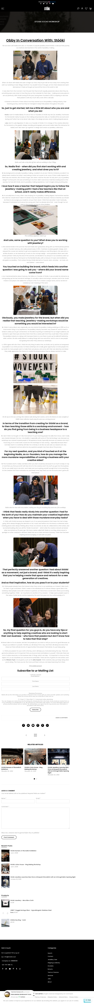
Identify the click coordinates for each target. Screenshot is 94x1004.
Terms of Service (53, 972)
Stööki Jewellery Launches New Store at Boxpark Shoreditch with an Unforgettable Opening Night (43, 877)
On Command (68, 994)
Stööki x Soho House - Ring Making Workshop (25, 864)
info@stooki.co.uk (10, 957)
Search (50, 953)
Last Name (35, 686)
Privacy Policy (73, 997)
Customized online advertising (44, 699)
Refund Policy (63, 997)
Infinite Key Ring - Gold (18, 920)
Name (3, 798)
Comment (5, 806)
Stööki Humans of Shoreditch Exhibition (23, 851)
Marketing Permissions (35, 693)
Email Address (35, 676)
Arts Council (37, 660)
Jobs (49, 979)
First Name (35, 681)
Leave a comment (62, 718)
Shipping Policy (52, 997)
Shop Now (53, 2)
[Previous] (4, 764)
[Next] (67, 764)
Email (22, 699)
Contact (50, 956)
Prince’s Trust (11, 660)
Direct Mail (29, 699)
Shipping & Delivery (54, 963)
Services (50, 975)
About (50, 982)
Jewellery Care (52, 959)
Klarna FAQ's (29, 997)
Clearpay (21, 997)
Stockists (50, 966)
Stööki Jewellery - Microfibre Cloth (22, 900)
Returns (50, 969)
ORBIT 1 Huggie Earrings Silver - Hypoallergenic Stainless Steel (30, 910)
